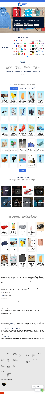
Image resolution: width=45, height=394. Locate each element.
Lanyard (20, 356)
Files (26, 354)
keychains (20, 278)
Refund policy (2, 371)
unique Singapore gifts (13, 323)
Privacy (33, 356)
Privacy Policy (33, 355)
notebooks (17, 278)
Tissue (7, 372)
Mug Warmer (8, 366)
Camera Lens (14, 353)
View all (22, 170)
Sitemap (15, 389)
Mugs (7, 365)
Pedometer (2, 360)
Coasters (8, 354)
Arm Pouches (2, 352)
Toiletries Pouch (3, 366)
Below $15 (24, 20)
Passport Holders (3, 359)
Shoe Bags (2, 358)
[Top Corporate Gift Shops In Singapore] (6, 379)
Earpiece (14, 358)
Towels (1, 365)
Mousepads (27, 356)
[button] (43, 48)
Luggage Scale (2, 354)
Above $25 (37, 20)
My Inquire (24, 4)
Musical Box (8, 367)
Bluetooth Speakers (15, 352)
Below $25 (33, 20)
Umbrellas (8, 375)
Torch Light (14, 364)
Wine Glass (8, 376)
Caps (20, 355)
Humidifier (8, 358)
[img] (22, 61)
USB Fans (14, 365)
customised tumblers (11, 278)
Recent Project (40, 353)
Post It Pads (27, 362)
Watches (14, 366)
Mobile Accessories (15, 360)
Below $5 (16, 20)
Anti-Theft (8, 352)
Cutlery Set (2, 353)
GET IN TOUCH (34, 354)
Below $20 (28, 20)
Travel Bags (2, 364)
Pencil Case (27, 360)
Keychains (8, 359)
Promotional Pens (28, 361)
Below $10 (20, 20)
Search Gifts (36, 25)
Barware (8, 353)
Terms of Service (3, 370)
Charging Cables (15, 354)
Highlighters (27, 355)
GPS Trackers (14, 359)
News (38, 352)
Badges (20, 354)
